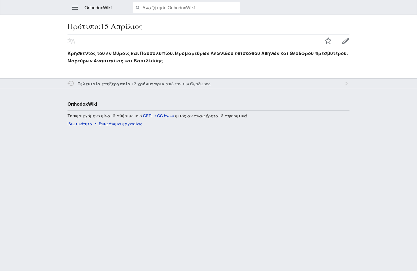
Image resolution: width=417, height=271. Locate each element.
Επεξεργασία (346, 41)
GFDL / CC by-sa (158, 115)
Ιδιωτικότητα (80, 123)
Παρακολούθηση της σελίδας (328, 41)
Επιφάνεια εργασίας (120, 123)
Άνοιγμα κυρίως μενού (75, 7)
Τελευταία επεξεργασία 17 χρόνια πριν (121, 83)
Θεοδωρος (200, 83)
